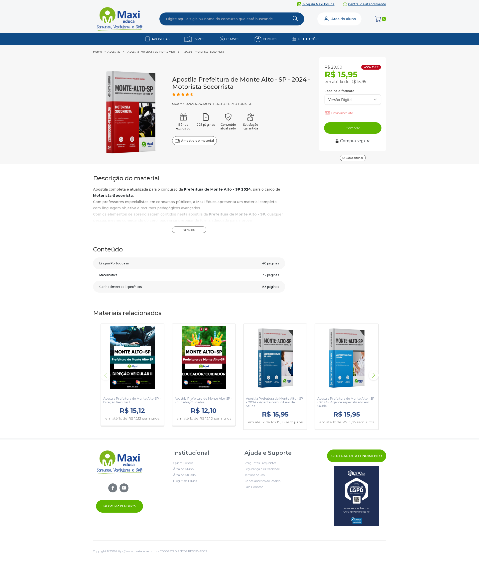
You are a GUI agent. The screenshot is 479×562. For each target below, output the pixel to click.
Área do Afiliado (184, 475)
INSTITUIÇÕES (308, 39)
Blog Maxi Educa (119, 506)
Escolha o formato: (340, 91)
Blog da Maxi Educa (318, 4)
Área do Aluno (183, 469)
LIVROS (198, 39)
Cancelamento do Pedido (262, 481)
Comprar (353, 128)
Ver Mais (189, 229)
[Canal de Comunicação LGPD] (356, 496)
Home (97, 51)
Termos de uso (254, 475)
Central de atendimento (367, 4)
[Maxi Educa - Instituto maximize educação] (119, 481)
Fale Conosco (253, 487)
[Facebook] (112, 487)
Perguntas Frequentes (260, 463)
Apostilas (113, 51)
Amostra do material (197, 140)
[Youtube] (124, 487)
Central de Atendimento (356, 456)
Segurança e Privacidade (262, 469)
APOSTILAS (160, 39)
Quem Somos (183, 463)
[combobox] (219, 19)
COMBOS (270, 39)
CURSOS (232, 39)
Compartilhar (354, 158)
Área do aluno (343, 19)
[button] (374, 375)
